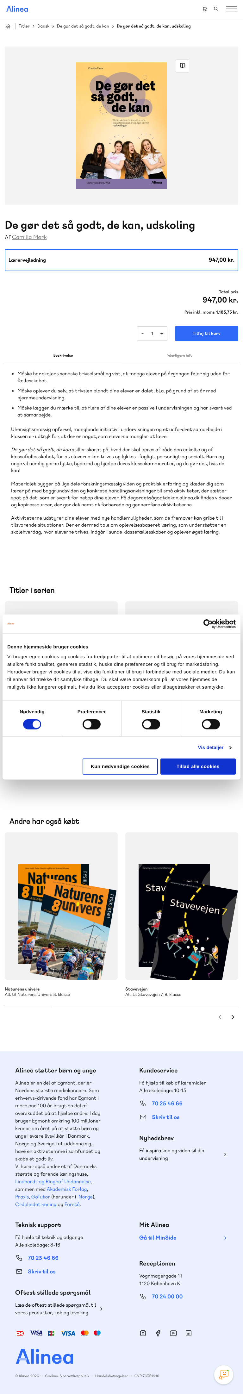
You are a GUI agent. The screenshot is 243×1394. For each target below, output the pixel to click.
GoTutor (40, 1196)
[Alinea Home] (121, 1357)
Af (8, 237)
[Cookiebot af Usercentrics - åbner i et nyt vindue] (208, 623)
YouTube (173, 1333)
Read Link (182, 65)
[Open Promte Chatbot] (224, 1375)
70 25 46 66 (167, 1103)
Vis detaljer (211, 747)
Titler (24, 26)
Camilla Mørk (29, 237)
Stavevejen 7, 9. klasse (181, 906)
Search (216, 9)
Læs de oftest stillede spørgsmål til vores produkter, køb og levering (55, 1309)
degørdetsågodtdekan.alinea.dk (163, 497)
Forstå (72, 1204)
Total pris (228, 292)
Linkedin (188, 1333)
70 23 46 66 (43, 1258)
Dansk (43, 26)
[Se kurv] (204, 9)
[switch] (92, 724)
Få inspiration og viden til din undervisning (171, 1154)
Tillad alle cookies (198, 766)
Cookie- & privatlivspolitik (67, 1375)
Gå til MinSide (157, 1237)
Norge (85, 1196)
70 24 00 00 (167, 1296)
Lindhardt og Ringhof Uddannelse (52, 1181)
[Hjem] (17, 9)
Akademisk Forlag (67, 1189)
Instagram (143, 1333)
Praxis (22, 1196)
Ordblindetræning (35, 1204)
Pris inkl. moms (199, 312)
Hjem (8, 26)
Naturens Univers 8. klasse (61, 906)
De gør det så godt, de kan (83, 26)
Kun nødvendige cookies (120, 766)
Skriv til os (165, 1117)
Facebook (158, 1333)
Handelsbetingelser (111, 1375)
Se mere (104, 966)
